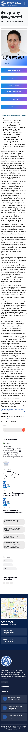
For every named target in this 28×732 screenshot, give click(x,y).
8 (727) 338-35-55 (13, 709)
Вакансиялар (8, 560)
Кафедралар (14, 99)
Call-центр (14, 106)
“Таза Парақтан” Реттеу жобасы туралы (11, 536)
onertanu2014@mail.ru (8, 419)
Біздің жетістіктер (14, 70)
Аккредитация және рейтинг (14, 78)
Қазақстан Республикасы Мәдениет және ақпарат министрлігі (12, 529)
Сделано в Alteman (14, 729)
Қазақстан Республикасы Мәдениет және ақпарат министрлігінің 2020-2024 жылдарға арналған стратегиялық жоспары (12, 545)
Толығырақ (6, 63)
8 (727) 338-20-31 (8, 641)
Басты (3, 21)
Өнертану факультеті (15, 21)
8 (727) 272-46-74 (8, 633)
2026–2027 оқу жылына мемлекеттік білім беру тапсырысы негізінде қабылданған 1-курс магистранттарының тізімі (13, 453)
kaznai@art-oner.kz (14, 699)
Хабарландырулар (10, 568)
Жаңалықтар (8, 564)
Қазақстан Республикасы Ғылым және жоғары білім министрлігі (12, 522)
